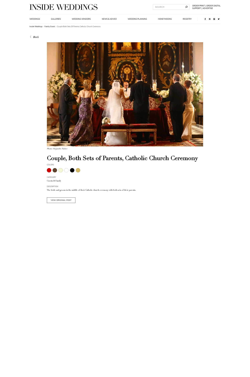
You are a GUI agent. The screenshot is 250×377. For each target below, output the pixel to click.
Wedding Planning (137, 19)
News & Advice (109, 19)
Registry (187, 19)
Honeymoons (165, 19)
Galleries (56, 19)
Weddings (35, 19)
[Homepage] (64, 7)
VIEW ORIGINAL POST (61, 200)
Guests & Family (54, 181)
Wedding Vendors (81, 19)
